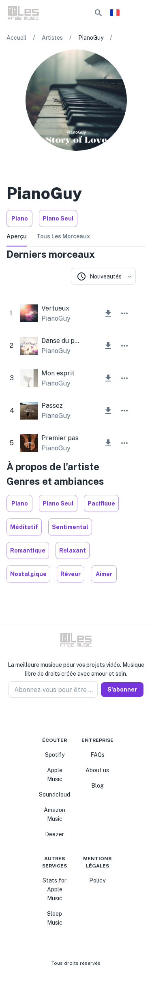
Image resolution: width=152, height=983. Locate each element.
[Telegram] (81, 717)
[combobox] (103, 276)
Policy (97, 880)
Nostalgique (28, 574)
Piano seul (58, 218)
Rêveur (70, 574)
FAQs (97, 755)
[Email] (91, 717)
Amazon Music (54, 814)
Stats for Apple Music (54, 889)
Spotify (54, 755)
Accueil (16, 37)
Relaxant (72, 550)
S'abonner (122, 689)
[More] (124, 313)
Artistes (52, 37)
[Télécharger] (108, 313)
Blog (97, 785)
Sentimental (70, 527)
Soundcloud (54, 794)
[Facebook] (61, 717)
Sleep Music (54, 918)
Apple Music (54, 774)
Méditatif (24, 527)
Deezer (54, 834)
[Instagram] (71, 717)
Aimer (104, 574)
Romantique (27, 550)
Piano (19, 218)
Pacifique (101, 503)
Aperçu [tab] (16, 236)
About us (97, 770)
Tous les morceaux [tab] (63, 236)
